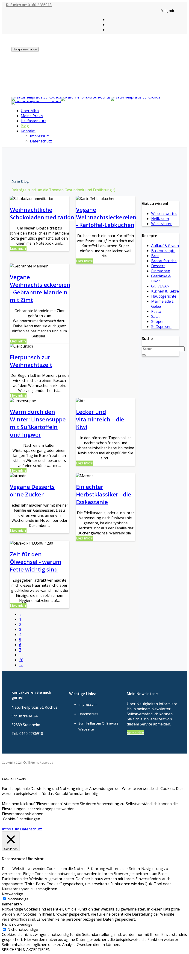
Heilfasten (160, 218)
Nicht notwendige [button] (17, 924)
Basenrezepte (163, 250)
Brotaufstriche (164, 260)
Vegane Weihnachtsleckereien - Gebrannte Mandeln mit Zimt (40, 288)
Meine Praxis (32, 115)
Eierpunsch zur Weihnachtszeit (31, 360)
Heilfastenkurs (33, 120)
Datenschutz (41, 141)
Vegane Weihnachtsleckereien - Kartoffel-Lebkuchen (106, 217)
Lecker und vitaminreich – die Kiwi (100, 419)
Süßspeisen (161, 326)
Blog (25, 125)
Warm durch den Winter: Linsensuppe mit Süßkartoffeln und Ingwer (38, 423)
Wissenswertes (164, 213)
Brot (155, 255)
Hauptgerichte (163, 296)
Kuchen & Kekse (165, 291)
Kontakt (28, 130)
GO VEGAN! (160, 286)
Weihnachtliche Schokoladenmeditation (42, 213)
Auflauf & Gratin (165, 245)
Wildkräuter (161, 223)
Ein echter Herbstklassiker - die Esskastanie (103, 494)
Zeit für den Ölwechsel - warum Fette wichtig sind (35, 561)
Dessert (158, 265)
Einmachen (160, 270)
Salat (155, 316)
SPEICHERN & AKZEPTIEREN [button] (26, 949)
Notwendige (18, 899)
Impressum (40, 136)
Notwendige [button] (12, 893)
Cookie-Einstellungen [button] (21, 818)
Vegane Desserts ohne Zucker (32, 490)
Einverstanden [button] (14, 813)
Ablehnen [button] (35, 813)
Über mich (30, 110)
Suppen (158, 321)
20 (21, 659)
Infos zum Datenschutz (22, 829)
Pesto (156, 311)
